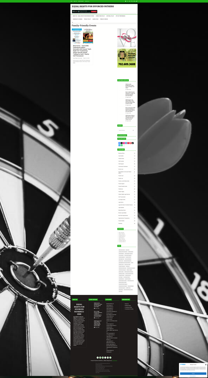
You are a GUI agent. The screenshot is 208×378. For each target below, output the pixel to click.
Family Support (121, 183)
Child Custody (121, 161)
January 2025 (121, 241)
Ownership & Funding (77, 19)
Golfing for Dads (121, 273)
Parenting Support (122, 287)
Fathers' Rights (121, 191)
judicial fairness (128, 275)
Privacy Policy (87, 19)
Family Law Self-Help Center (123, 181)
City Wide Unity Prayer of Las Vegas (102, 369)
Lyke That (97, 372)
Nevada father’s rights (122, 282)
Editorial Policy (110, 15)
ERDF (132, 262)
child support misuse (128, 253)
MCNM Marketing (99, 364)
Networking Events (122, 210)
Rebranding (121, 289)
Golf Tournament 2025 (129, 273)
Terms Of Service (104, 19)
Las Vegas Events (121, 199)
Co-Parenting (121, 255)
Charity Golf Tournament (123, 251)
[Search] (133, 130)
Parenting (120, 223)
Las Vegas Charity (127, 277)
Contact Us (87, 1)
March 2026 (121, 233)
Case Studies (120, 155)
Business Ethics (121, 153)
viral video (120, 291)
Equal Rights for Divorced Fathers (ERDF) (124, 172)
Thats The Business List (100, 367)
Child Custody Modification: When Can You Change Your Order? (130, 86)
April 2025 (121, 237)
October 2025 (121, 235)
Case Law (127, 249)
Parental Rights (121, 220)
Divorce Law (120, 169)
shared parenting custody (128, 289)
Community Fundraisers (123, 166)
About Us (75, 1)
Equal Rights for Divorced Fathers (93, 6)
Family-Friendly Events (122, 186)
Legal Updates (121, 207)
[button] (205, 364)
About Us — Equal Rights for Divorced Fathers (83, 15)
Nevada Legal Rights (122, 212)
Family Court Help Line (100, 368)
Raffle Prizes (128, 287)
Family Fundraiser (122, 266)
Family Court (120, 175)
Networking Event (131, 280)
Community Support (127, 255)
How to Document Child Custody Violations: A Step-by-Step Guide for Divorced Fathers (130, 109)
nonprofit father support (123, 284)
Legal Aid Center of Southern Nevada (125, 204)
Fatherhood (120, 189)
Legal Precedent (127, 278)
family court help (127, 264)
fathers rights (121, 271)
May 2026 (121, 232)
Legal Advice (120, 202)
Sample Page (95, 19)
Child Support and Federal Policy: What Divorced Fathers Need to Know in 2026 (130, 101)
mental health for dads (122, 280)
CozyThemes (114, 360)
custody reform (128, 257)
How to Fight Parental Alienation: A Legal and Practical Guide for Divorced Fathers (130, 93)
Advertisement (81, 1)
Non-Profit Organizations (123, 215)
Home (71, 1)
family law (127, 266)
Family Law (120, 178)
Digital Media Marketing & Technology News (104, 366)
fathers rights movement (129, 271)
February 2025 (122, 240)
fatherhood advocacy (122, 268)
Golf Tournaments (121, 196)
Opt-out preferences (120, 15)
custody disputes (122, 257)
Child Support (121, 163)
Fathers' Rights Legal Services (124, 194)
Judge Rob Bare (121, 275)
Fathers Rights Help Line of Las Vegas (103, 371)
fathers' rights (129, 269)
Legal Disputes (121, 278)
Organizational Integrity (123, 286)
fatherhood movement (131, 268)
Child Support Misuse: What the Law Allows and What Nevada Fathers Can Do (130, 117)
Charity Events (121, 158)
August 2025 (121, 236)
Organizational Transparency (124, 218)
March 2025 (121, 239)
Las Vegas (120, 277)
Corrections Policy (100, 15)
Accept (193, 373)
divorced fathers (128, 259)
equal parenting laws (127, 260)
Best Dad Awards (122, 249)
